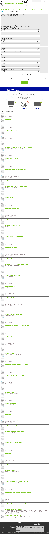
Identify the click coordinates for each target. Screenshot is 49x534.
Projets (2, 525)
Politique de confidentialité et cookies (44, 532)
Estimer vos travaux (23, 82)
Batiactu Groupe (41, 78)
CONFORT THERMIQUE (13, 527)
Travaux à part (3, 526)
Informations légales (35, 532)
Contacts (2, 532)
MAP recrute (15, 532)
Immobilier (11, 526)
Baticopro (11, 528)
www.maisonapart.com (5, 79)
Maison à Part (36, 78)
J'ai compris (17, 530)
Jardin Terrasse (12, 525)
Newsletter (18, 532)
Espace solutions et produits (5, 528)
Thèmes (3, 527)
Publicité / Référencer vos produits (22, 525)
